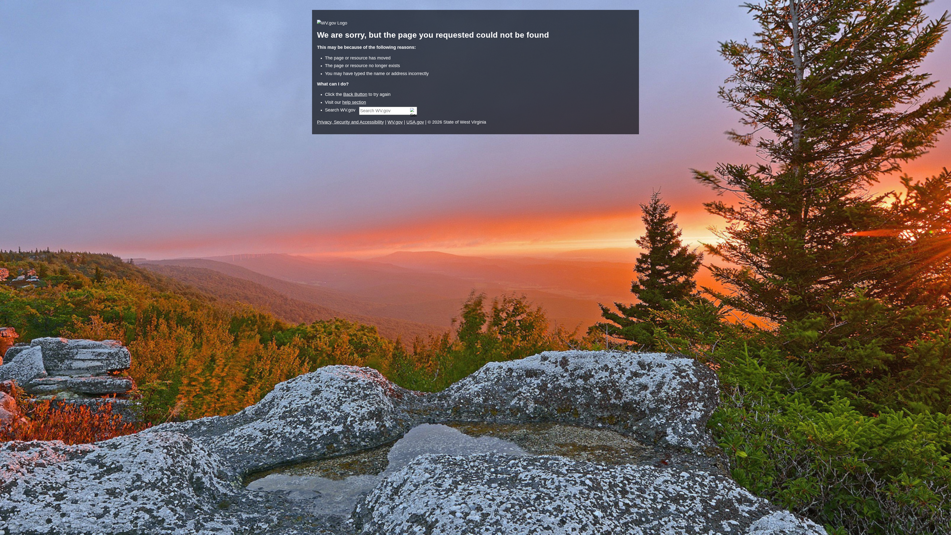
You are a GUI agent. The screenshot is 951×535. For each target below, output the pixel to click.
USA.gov (415, 122)
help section (354, 102)
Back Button (355, 94)
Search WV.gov (340, 109)
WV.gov (395, 122)
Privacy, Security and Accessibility (350, 122)
